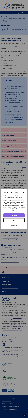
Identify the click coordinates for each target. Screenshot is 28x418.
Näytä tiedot (14, 225)
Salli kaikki (14, 215)
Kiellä (14, 220)
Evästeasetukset (20, 208)
